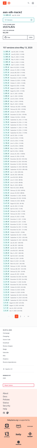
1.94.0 (6, 80)
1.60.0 (6, 169)
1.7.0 (6, 308)
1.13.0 (6, 292)
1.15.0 (6, 287)
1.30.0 (6, 248)
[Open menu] (4, 3)
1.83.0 (6, 109)
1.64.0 (6, 159)
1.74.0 (6, 133)
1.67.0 (6, 151)
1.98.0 (6, 70)
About (5, 393)
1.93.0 (6, 83)
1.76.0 (6, 127)
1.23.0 (6, 266)
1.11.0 (6, 297)
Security (6, 405)
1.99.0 (6, 67)
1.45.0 (6, 208)
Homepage (6, 333)
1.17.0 (6, 282)
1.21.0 (6, 271)
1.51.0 (6, 193)
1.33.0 (6, 240)
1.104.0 (7, 54)
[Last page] (28, 316)
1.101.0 (7, 62)
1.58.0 (6, 174)
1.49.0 (6, 198)
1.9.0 (6, 303)
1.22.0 (6, 269)
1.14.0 (6, 290)
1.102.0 (7, 59)
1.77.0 (6, 125)
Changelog (6, 336)
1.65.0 (6, 156)
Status (6, 402)
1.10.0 (6, 300)
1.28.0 (6, 253)
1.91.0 (6, 88)
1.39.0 (6, 224)
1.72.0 (6, 138)
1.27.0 (6, 256)
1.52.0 (6, 190)
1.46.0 (6, 206)
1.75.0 (6, 130)
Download (6, 343)
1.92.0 (6, 85)
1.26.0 (6, 258)
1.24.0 (6, 263)
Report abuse (8, 385)
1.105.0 (7, 52)
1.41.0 (6, 219)
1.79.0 (6, 120)
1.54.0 (6, 185)
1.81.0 (6, 114)
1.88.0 (6, 96)
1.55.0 (6, 182)
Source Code (6, 339)
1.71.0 (6, 140)
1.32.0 (6, 242)
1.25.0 (6, 261)
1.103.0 (7, 57)
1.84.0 (6, 106)
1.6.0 (6, 311)
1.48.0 (6, 201)
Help (5, 408)
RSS (4, 356)
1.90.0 (6, 91)
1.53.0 (6, 188)
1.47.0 (6, 203)
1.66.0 (6, 154)
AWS (4, 378)
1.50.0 (6, 195)
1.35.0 (6, 235)
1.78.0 (6, 122)
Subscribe (6, 352)
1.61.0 (6, 167)
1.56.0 (6, 180)
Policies (6, 399)
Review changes (8, 346)
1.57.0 (6, 177)
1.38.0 (6, 227)
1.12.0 (6, 295)
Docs (5, 396)
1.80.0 (6, 117)
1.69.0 (6, 146)
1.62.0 (6, 164)
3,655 (31, 37)
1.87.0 (6, 99)
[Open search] (28, 3)
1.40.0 (6, 222)
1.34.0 (6, 237)
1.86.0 (6, 101)
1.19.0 (6, 276)
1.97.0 (6, 72)
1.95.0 (6, 78)
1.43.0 (6, 214)
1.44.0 (6, 211)
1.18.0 (6, 279)
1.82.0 (6, 112)
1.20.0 (6, 274)
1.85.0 (6, 104)
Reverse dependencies (9, 362)
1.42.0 (6, 216)
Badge (5, 349)
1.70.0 (6, 143)
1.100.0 (7, 65)
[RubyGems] (9, 3)
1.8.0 (6, 305)
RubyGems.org (12, 420)
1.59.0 (6, 172)
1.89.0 (6, 93)
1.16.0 (6, 284)
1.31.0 (6, 245)
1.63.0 (6, 161)
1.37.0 (6, 229)
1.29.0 (6, 250)
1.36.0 (6, 232)
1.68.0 (6, 148)
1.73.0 (6, 135)
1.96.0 (6, 75)
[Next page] (24, 316)
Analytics (5, 359)
